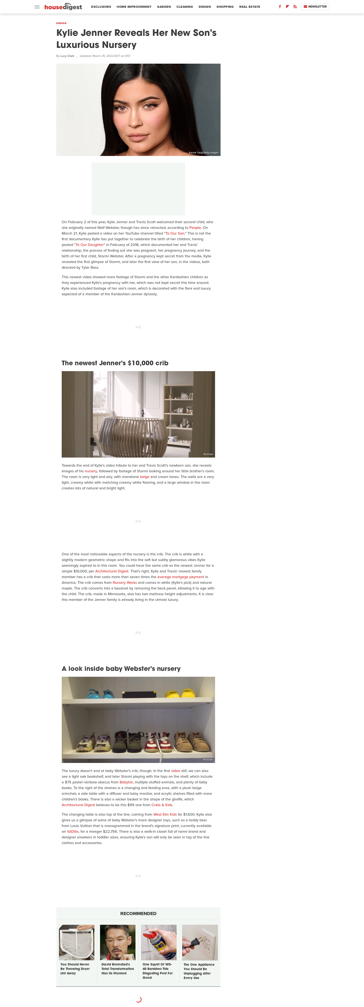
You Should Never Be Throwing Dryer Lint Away (75, 969)
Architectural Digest (111, 571)
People (195, 227)
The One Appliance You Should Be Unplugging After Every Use (199, 971)
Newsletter (317, 6)
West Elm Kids (165, 814)
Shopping (225, 6)
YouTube (208, 454)
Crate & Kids (161, 805)
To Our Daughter (90, 244)
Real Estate (249, 6)
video (175, 770)
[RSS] (295, 7)
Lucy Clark (67, 56)
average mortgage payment (180, 577)
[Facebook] (280, 7)
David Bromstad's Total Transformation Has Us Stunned (118, 969)
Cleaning (185, 6)
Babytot (126, 782)
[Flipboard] (287, 7)
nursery (91, 471)
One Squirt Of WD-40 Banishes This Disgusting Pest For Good (158, 971)
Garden (164, 6)
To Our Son (175, 233)
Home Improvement (134, 6)
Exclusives (101, 6)
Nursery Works (125, 582)
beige (144, 476)
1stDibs (73, 831)
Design (205, 6)
